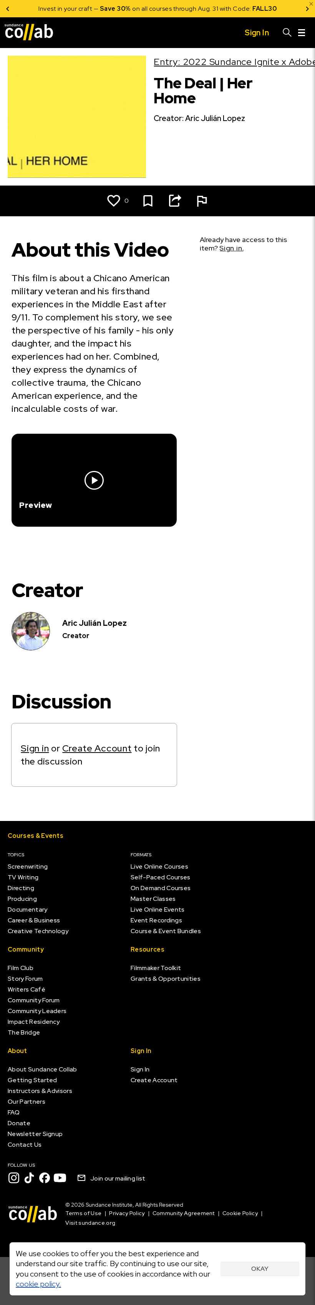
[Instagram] (14, 1178)
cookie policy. (38, 1284)
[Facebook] (44, 1178)
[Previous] (7, 8)
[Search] (287, 32)
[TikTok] (29, 1178)
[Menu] (301, 32)
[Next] (307, 8)
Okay (260, 1269)
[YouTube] (60, 1178)
